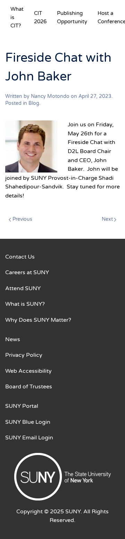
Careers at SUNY (27, 272)
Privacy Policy (23, 355)
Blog (33, 103)
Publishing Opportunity (72, 17)
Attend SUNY (23, 288)
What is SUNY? (25, 304)
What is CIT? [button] (17, 17)
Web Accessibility (28, 371)
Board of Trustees (28, 386)
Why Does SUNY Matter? (38, 320)
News (12, 339)
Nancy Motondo (50, 96)
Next (107, 219)
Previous (22, 219)
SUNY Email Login (29, 437)
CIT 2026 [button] (40, 17)
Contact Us (20, 256)
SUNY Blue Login (27, 422)
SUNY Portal (21, 406)
